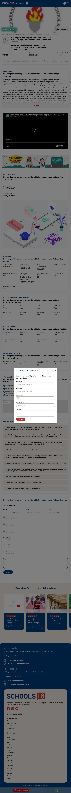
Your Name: (19, 381)
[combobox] (18, 398)
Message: (19, 409)
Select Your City (20, 402)
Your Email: (19, 388)
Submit (20, 419)
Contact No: (19, 395)
